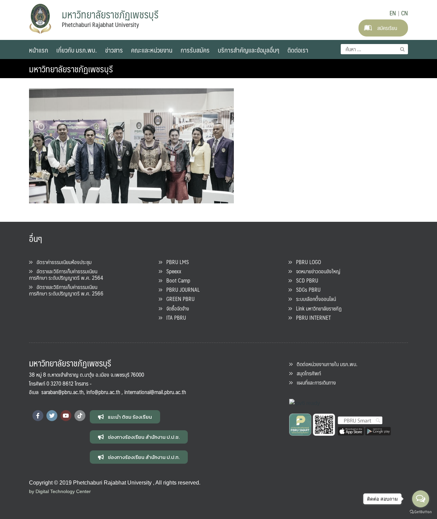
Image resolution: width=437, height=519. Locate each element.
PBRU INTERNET (311, 317)
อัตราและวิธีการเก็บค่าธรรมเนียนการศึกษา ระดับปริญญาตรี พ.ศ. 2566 (66, 290)
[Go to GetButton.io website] (421, 512)
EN (393, 13)
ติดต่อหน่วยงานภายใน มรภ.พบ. (325, 364)
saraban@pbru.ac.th (62, 392)
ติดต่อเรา (297, 49)
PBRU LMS (175, 261)
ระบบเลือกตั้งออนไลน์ (314, 298)
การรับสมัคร (195, 49)
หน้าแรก (38, 49)
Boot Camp (176, 280)
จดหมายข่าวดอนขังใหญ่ (316, 271)
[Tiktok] (79, 415)
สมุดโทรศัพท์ (307, 373)
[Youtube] (65, 415)
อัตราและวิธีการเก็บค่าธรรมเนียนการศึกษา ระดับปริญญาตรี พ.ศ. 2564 (66, 274)
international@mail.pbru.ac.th (155, 392)
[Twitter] (51, 415)
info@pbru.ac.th (103, 392)
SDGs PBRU (306, 289)
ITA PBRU (174, 317)
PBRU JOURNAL (181, 289)
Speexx (171, 271)
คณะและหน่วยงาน (151, 49)
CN (404, 13)
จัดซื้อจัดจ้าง (175, 308)
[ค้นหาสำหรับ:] (374, 49)
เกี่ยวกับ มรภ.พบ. (76, 49)
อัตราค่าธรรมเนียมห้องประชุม (61, 261)
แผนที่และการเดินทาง (314, 382)
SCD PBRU (305, 280)
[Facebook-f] (37, 415)
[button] (125, 416)
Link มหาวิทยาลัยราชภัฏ (317, 308)
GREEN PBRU (178, 298)
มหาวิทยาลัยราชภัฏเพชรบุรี (71, 68)
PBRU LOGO (306, 261)
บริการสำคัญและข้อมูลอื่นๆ (248, 49)
